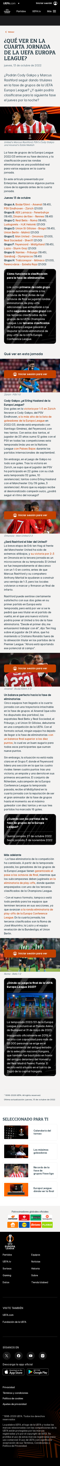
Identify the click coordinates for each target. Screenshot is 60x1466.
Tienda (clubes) (39, 1282)
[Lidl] (24, 1225)
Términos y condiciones (15, 1393)
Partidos (7, 1254)
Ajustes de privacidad (14, 1404)
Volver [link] (11, 32)
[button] (51, 11)
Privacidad (9, 1387)
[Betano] (35, 1225)
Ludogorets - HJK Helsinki (20, 224)
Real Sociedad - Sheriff (18, 240)
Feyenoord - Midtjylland (30, 244)
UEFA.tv (7, 1261)
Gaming (7, 1275)
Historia (35, 1268)
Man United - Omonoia (29, 236)
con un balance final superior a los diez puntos (28, 738)
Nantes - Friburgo (27, 252)
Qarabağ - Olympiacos (18, 256)
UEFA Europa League (7, 11)
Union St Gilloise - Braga (31, 228)
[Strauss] (24, 1218)
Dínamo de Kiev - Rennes (28, 216)
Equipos (35, 1254)
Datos (6, 1282)
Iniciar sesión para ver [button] (32, 374)
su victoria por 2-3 (42, 553)
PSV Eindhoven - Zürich (19, 208)
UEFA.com (8, 1315)
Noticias (35, 1261)
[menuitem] (21, 11)
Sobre (34, 1275)
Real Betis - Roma (26, 220)
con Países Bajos (25, 448)
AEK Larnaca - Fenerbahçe (32, 212)
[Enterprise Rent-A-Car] (35, 1218)
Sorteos (7, 1268)
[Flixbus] (47, 1225)
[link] (21, 11)
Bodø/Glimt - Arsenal (29, 204)
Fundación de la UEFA (14, 1322)
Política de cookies (13, 1398)
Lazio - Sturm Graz (15, 248)
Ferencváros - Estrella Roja (20, 264)
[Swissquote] (47, 1218)
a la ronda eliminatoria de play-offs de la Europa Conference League (28, 913)
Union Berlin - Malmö (17, 232)
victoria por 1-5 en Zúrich (40, 408)
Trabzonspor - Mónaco (30, 260)
